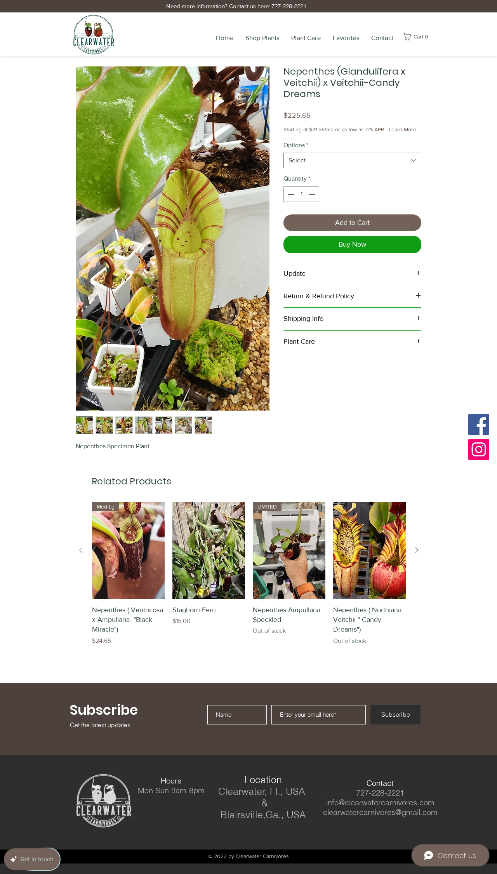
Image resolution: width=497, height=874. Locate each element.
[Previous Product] (80, 550)
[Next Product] (417, 550)
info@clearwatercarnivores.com (380, 802)
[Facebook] (478, 424)
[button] (262, 37)
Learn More (339, 137)
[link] (421, 36)
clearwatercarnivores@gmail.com (380, 812)
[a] (160, 831)
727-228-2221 (287, 6)
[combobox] (352, 168)
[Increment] (312, 202)
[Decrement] (290, 202)
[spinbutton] (301, 202)
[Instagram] (478, 449)
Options (295, 153)
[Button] (181, 831)
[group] (249, 574)
